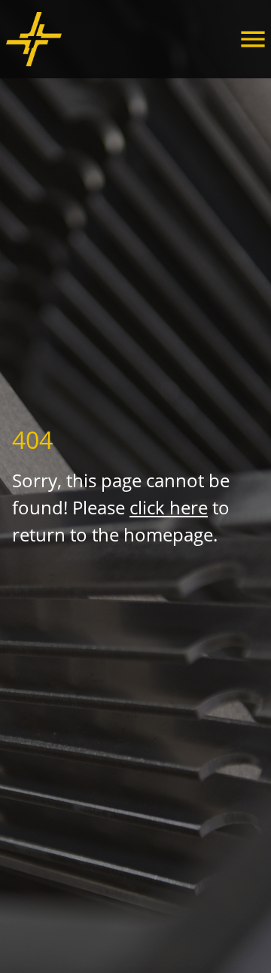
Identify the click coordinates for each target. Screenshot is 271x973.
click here (168, 507)
